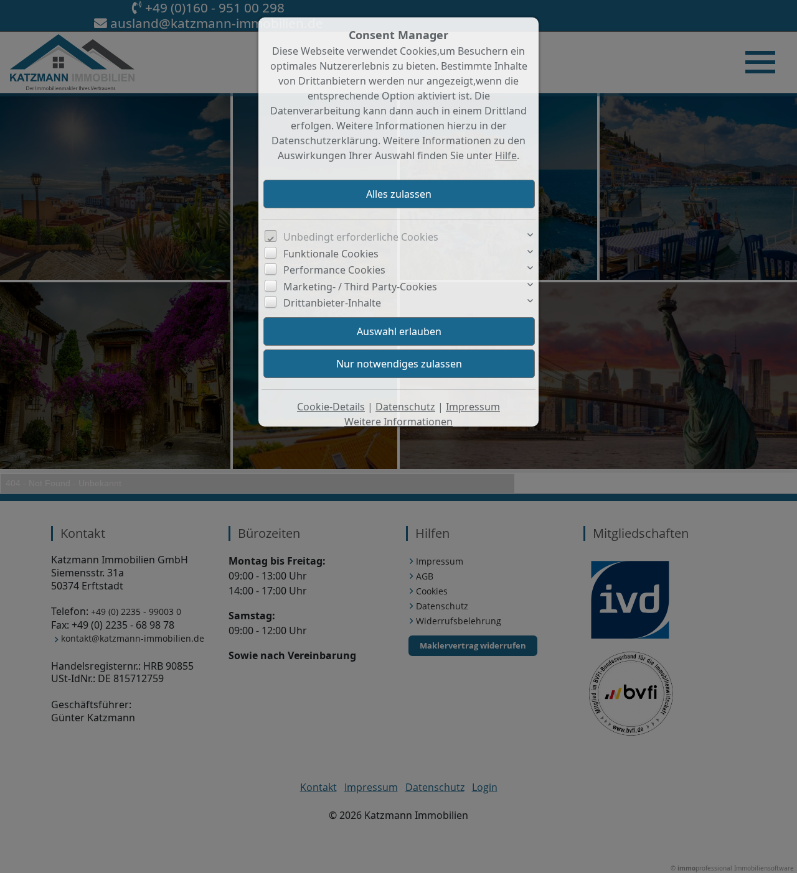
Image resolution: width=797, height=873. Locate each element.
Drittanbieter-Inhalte (332, 303)
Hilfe (506, 155)
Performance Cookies (334, 270)
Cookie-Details (331, 406)
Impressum (473, 406)
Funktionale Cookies (331, 254)
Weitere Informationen (398, 421)
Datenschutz (405, 406)
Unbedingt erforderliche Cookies (360, 237)
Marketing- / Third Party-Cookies (360, 286)
